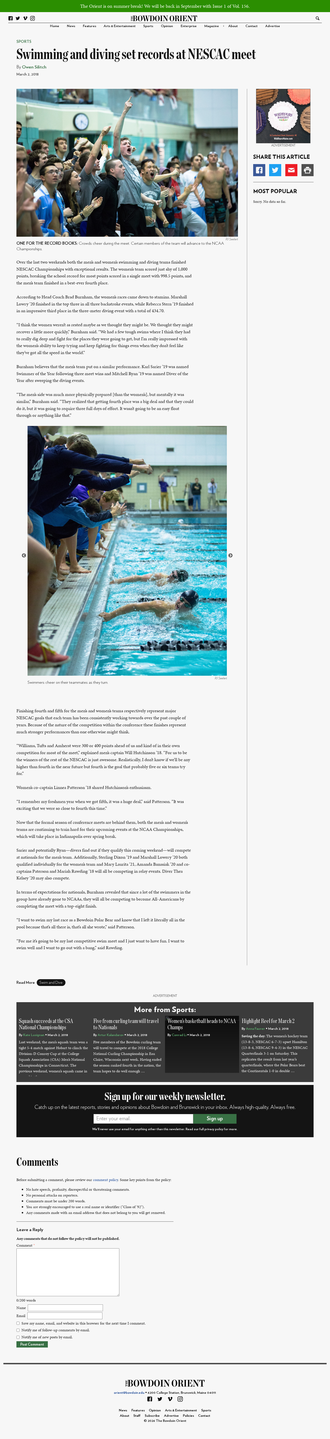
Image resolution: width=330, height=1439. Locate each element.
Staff (137, 1415)
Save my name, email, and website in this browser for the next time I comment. (84, 1323)
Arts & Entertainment (120, 26)
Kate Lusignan (33, 1035)
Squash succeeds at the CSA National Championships (46, 1024)
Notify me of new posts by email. (47, 1337)
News (71, 26)
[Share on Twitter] (275, 170)
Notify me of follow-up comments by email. (56, 1330)
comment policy (105, 1179)
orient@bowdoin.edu (129, 1392)
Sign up (215, 1118)
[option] (127, 555)
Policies (188, 1415)
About (233, 26)
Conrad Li (179, 1035)
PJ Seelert (232, 239)
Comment (25, 1245)
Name (21, 1307)
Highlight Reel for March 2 (268, 1021)
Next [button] (230, 555)
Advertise (272, 26)
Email (20, 1315)
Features (89, 26)
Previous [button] (24, 555)
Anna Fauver (255, 1028)
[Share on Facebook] (259, 170)
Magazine (211, 26)
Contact (251, 26)
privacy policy (213, 1129)
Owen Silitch (34, 67)
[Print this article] (307, 170)
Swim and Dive (51, 983)
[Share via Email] (291, 170)
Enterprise (189, 26)
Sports (148, 26)
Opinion (167, 26)
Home (54, 26)
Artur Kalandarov (111, 1035)
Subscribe (152, 1415)
